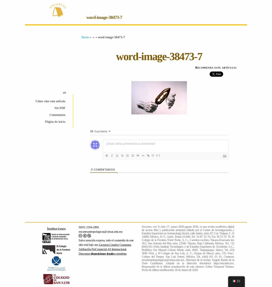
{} (153, 155)
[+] (158, 155)
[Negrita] (106, 155)
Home (85, 37)
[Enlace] (148, 155)
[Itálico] (112, 155)
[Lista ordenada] (127, 155)
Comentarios (58, 114)
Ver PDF (60, 108)
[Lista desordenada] (132, 155)
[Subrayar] (117, 155)
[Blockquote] (137, 155)
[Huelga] (122, 155)
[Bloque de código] (143, 155)
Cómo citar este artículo (51, 101)
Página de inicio (55, 121)
